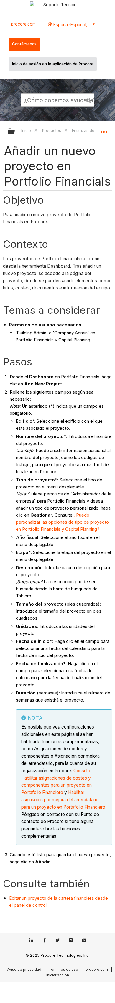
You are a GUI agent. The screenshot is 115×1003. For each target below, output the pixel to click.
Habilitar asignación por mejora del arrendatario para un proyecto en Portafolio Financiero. (63, 800)
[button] (88, 99)
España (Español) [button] (70, 24)
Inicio (26, 130)
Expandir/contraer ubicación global (103, 129)
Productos (52, 130)
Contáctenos (24, 44)
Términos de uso (63, 969)
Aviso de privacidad (24, 969)
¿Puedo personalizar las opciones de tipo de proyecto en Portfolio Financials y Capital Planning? (62, 522)
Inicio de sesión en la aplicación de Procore (52, 64)
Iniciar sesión (57, 975)
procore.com (23, 24)
